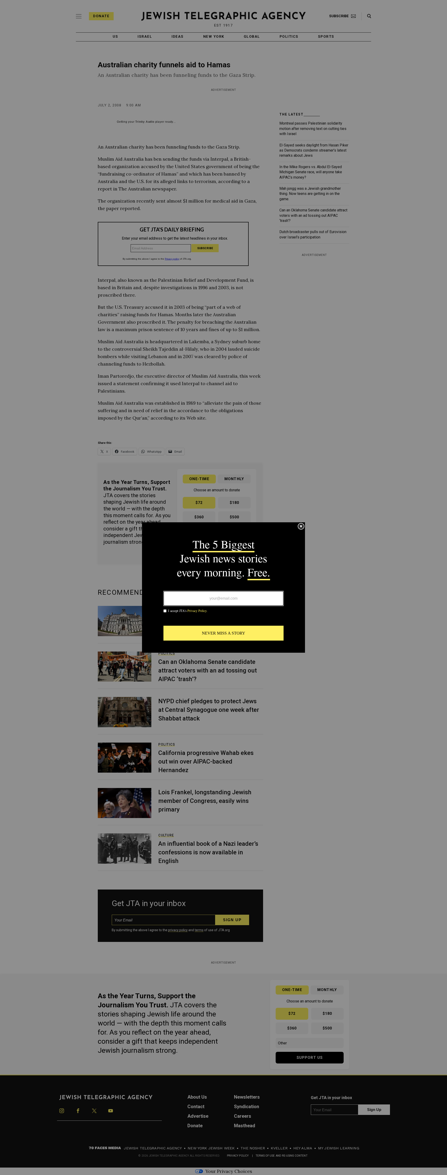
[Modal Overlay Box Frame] (223, 587)
